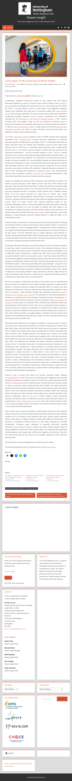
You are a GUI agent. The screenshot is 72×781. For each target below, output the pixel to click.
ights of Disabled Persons (43, 119)
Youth (60, 84)
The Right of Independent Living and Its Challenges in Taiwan (14, 476)
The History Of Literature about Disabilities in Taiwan (34, 476)
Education (35, 84)
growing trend (25, 139)
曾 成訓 (25, 96)
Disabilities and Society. (48, 447)
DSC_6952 (17, 96)
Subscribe (62, 699)
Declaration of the (26, 119)
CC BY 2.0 (40, 96)
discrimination (17, 488)
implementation (13, 378)
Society (56, 84)
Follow (8, 578)
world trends (39, 212)
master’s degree (18, 383)
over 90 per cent (38, 173)
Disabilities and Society (25, 84)
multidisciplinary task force (30, 401)
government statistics (21, 137)
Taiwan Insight (36, 17)
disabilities (9, 488)
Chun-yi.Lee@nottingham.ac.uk (15, 629)
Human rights (43, 84)
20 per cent (31, 396)
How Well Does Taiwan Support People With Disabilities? (55, 476)
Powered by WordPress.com (36, 777)
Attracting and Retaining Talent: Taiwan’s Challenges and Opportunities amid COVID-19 (51, 495)
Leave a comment (10, 86)
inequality (50, 84)
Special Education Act (21, 127)
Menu (9, 28)
